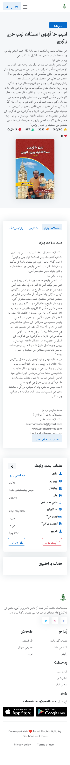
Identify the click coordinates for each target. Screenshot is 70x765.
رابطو (64, 652)
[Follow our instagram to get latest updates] (55, 620)
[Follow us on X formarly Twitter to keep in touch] (45, 620)
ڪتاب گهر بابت (58, 639)
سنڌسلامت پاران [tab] (51, 227)
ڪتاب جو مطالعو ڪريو (47, 438)
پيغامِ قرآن (61, 683)
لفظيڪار (62, 677)
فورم (29, 652)
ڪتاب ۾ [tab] (33, 227)
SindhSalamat (31, 735)
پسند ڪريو (51, 541)
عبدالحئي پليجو (16, 474)
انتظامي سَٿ (60, 646)
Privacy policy (22, 743)
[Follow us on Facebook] (63, 620)
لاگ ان (14, 6)
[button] (12, 466)
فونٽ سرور (61, 670)
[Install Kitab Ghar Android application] (51, 710)
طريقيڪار (27, 639)
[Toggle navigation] (25, 6)
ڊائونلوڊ (14, 541)
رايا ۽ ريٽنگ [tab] (16, 227)
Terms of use (45, 743)
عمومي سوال (25, 646)
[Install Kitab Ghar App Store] (18, 710)
